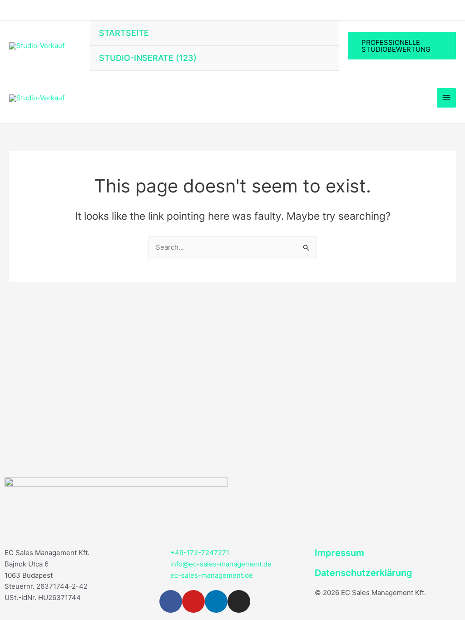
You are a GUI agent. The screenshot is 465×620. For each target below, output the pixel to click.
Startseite (124, 33)
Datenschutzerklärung (363, 572)
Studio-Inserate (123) (148, 58)
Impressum (339, 552)
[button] (402, 45)
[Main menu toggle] (446, 98)
